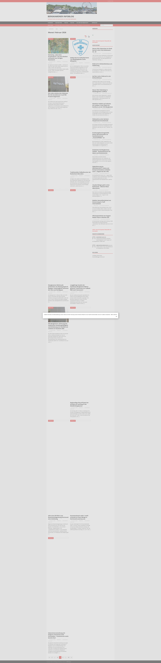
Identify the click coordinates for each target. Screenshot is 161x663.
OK (116, 316)
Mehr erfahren (114, 314)
